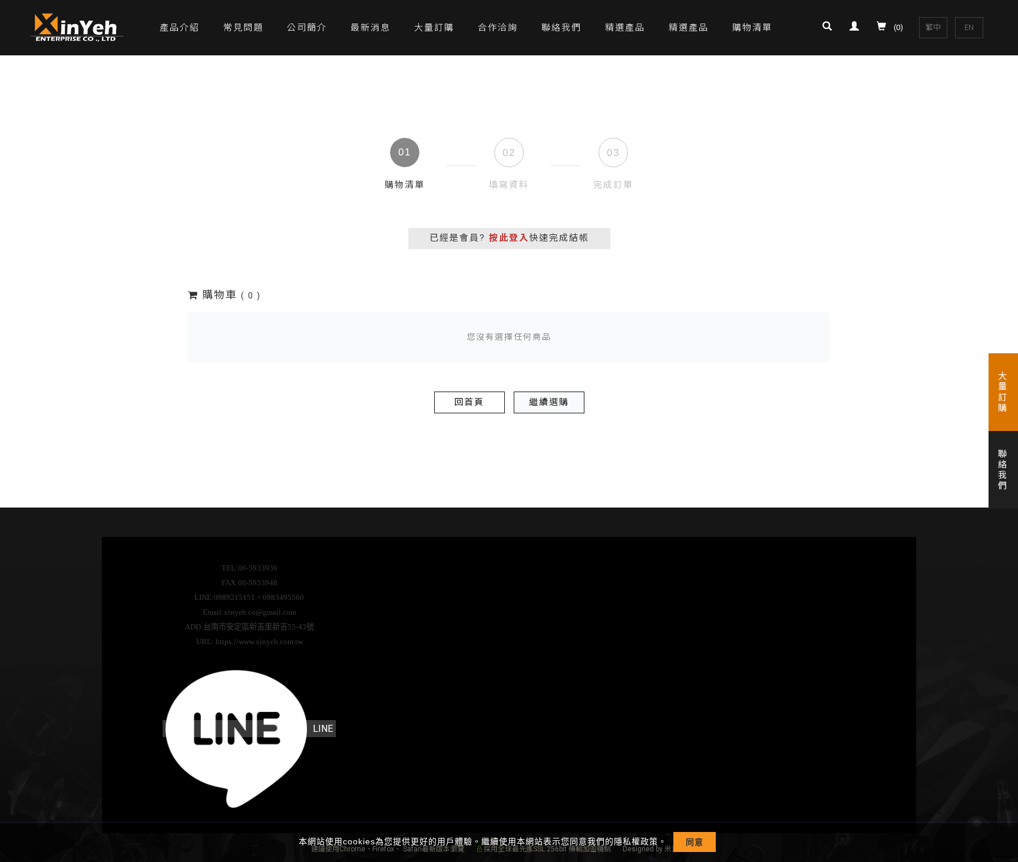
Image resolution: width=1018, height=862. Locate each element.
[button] (830, 27)
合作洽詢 (498, 27)
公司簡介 (307, 27)
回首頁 (469, 402)
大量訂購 (434, 27)
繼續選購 (549, 402)
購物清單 (752, 27)
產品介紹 (180, 27)
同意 (694, 842)
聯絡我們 (561, 27)
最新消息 (371, 27)
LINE (323, 728)
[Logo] (78, 26)
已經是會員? (509, 238)
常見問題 (243, 27)
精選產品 (625, 27)
